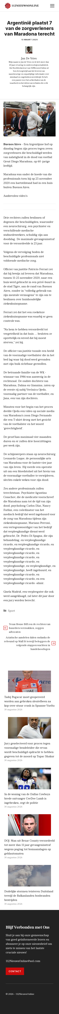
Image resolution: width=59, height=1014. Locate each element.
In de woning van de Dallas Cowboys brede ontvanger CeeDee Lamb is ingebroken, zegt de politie (27, 798)
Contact (15, 971)
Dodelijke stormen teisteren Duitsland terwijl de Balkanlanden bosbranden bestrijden (28, 896)
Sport (11, 611)
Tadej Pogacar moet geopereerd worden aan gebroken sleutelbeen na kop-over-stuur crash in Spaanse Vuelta (29, 701)
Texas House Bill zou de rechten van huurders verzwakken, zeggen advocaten (29, 628)
